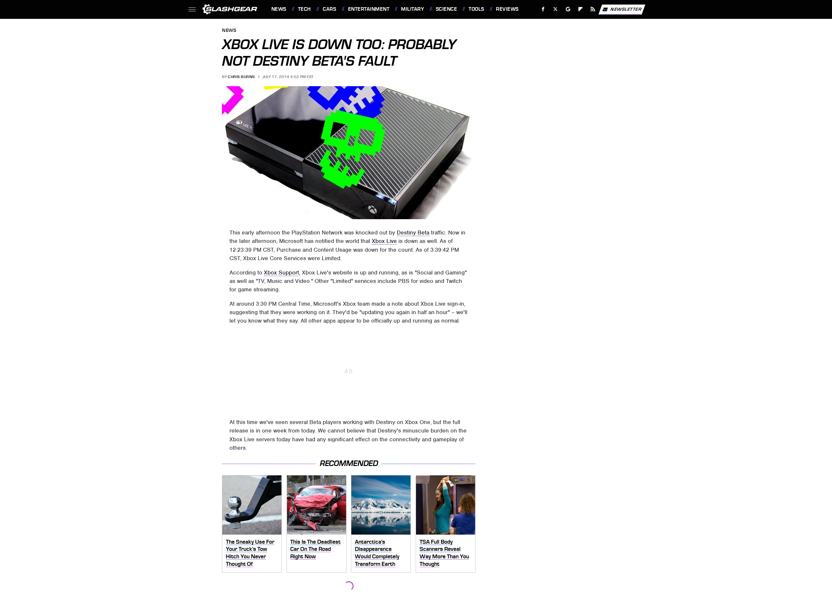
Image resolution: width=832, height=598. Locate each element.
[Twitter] (555, 9)
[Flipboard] (580, 9)
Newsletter (626, 9)
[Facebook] (543, 9)
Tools (476, 9)
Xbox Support (281, 272)
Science (446, 9)
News (278, 9)
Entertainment (368, 9)
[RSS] (592, 9)
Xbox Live (384, 241)
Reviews (507, 9)
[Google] (568, 9)
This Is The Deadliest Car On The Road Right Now (315, 549)
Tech (304, 9)
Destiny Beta (413, 232)
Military (412, 9)
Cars (329, 9)
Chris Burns (241, 76)
